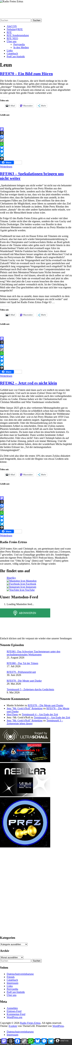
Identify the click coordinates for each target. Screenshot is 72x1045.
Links (10, 50)
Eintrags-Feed (14, 1011)
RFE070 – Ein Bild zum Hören (26, 74)
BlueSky (11, 577)
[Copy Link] (36, 140)
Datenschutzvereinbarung (20, 973)
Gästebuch (12, 53)
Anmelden (12, 1008)
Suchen (36, 20)
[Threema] (36, 159)
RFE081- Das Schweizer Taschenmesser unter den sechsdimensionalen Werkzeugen (33, 653)
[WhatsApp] (36, 144)
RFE (9, 32)
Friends (11, 977)
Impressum (12, 983)
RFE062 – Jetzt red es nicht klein (28, 383)
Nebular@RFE (15, 29)
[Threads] (36, 133)
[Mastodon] (36, 129)
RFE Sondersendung (18, 35)
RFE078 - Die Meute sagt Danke (24, 680)
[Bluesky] (36, 148)
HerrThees (12, 714)
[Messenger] (36, 151)
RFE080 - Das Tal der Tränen (22, 663)
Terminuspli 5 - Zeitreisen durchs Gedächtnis (30, 689)
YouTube (29, 589)
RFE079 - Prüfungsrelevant (21, 672)
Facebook (30, 583)
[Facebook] (36, 136)
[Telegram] (36, 155)
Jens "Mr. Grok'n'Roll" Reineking (25, 708)
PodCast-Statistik (16, 56)
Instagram (30, 586)
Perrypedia (19, 44)
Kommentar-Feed (16, 1014)
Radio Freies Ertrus (13, 8)
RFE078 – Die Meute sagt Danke (45, 705)
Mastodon (31, 580)
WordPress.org (14, 1017)
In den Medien (21, 47)
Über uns (11, 41)
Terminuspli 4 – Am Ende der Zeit (40, 714)
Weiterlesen (6, 166)
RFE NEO (12, 38)
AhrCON (12, 26)
